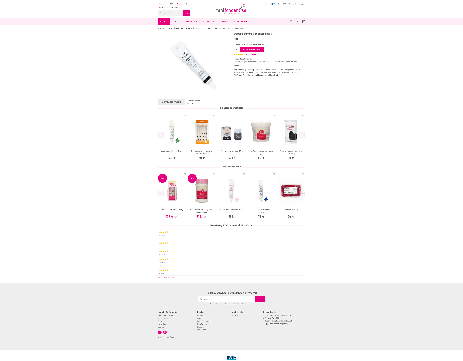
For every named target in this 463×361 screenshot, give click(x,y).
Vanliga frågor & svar (166, 315)
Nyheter (226, 21)
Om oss (160, 321)
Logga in (302, 4)
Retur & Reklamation (205, 321)
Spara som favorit (172, 102)
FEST (175, 21)
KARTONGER (189, 21)
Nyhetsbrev (162, 324)
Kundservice (293, 4)
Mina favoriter (202, 324)
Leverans (200, 318)
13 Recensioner (250, 54)
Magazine (294, 21)
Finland (235, 315)
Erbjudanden (240, 21)
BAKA (162, 21)
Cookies (161, 327)
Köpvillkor (200, 315)
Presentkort (201, 330)
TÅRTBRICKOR (208, 21)
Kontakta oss (163, 318)
